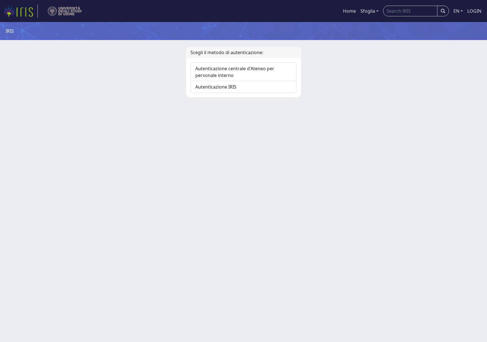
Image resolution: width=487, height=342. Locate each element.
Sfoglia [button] (367, 11)
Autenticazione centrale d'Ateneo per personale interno (234, 71)
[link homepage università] (64, 11)
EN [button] (456, 11)
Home (349, 11)
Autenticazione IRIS (215, 87)
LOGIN (474, 11)
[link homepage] (20, 11)
